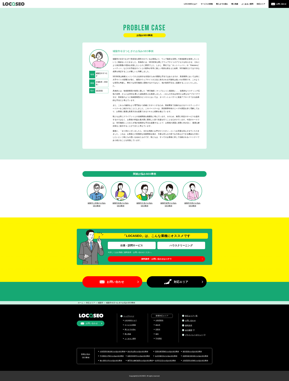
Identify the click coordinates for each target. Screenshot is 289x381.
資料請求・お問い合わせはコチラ (156, 259)
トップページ (128, 316)
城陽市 (98, 73)
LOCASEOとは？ (190, 4)
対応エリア (261, 4)
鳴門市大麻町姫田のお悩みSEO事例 (140, 360)
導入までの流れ (222, 4)
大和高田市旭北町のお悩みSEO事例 (112, 351)
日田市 (157, 329)
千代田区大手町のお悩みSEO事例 (112, 356)
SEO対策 (99, 91)
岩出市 (157, 325)
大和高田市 (159, 320)
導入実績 (234, 4)
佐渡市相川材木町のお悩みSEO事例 (195, 356)
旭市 (157, 334)
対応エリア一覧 (191, 316)
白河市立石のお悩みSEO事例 (165, 360)
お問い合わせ (115, 281)
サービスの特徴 (207, 4)
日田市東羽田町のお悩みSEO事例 (167, 351)
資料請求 (188, 325)
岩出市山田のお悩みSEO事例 (137, 351)
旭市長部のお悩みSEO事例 (192, 351)
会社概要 (188, 330)
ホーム (80, 303)
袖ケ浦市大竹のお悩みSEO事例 (111, 360)
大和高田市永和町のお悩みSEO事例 (195, 360)
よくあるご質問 (247, 4)
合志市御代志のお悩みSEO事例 (166, 356)
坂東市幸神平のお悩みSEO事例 (138, 356)
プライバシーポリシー (194, 335)
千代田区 (158, 338)
